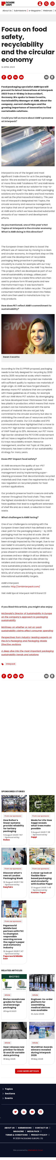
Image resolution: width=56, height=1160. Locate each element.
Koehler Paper (38, 892)
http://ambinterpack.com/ (25, 586)
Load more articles (28, 1071)
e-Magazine (35, 10)
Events (9, 1098)
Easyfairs (8, 887)
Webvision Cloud (35, 1150)
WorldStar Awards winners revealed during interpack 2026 (41, 1051)
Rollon (6, 839)
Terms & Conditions (16, 1135)
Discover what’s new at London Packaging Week (13, 875)
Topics (9, 1089)
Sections (10, 1093)
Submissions (20, 10)
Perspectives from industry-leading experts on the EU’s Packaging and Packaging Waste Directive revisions (26, 641)
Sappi (34, 837)
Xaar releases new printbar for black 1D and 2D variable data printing (13, 1051)
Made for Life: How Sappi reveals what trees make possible (41, 824)
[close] (30, 75)
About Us (7, 10)
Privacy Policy (39, 1135)
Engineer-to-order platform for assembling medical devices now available (42, 1005)
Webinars (47, 10)
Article (7, 995)
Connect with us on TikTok (28, 1118)
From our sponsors (13, 816)
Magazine (18, 1131)
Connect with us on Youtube (32, 1112)
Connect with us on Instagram (40, 1112)
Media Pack (33, 1131)
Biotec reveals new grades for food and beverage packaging (14, 1003)
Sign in (15, 71)
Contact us (41, 1127)
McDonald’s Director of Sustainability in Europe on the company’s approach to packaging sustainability (26, 617)
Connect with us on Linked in (24, 1112)
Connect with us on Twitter (15, 1112)
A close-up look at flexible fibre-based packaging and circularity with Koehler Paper (42, 878)
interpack (10, 664)
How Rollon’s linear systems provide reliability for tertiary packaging (13, 826)
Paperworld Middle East (13, 957)
